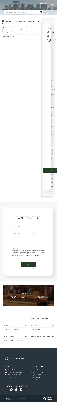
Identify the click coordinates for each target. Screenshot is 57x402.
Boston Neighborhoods (32, 309)
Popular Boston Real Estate (15, 309)
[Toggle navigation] (52, 4)
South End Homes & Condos (10, 329)
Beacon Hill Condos (8, 333)
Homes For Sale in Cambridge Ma (39, 318)
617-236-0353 (31, 3)
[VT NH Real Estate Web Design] (47, 399)
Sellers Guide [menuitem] (36, 377)
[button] (41, 12)
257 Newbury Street (15, 376)
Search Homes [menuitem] (36, 370)
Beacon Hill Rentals (8, 336)
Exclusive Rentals (7, 318)
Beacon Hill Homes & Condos (38, 333)
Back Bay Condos (8, 322)
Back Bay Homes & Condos (38, 322)
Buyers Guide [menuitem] (36, 375)
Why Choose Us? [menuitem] (37, 372)
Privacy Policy (37, 255)
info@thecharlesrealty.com (17, 372)
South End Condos (35, 325)
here (29, 32)
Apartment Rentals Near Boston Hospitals (14, 340)
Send (28, 264)
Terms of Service (41, 268)
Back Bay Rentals (7, 325)
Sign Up (46, 3)
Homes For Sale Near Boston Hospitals (40, 336)
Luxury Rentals (45, 309)
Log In (41, 3)
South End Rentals (35, 329)
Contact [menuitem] (34, 380)
